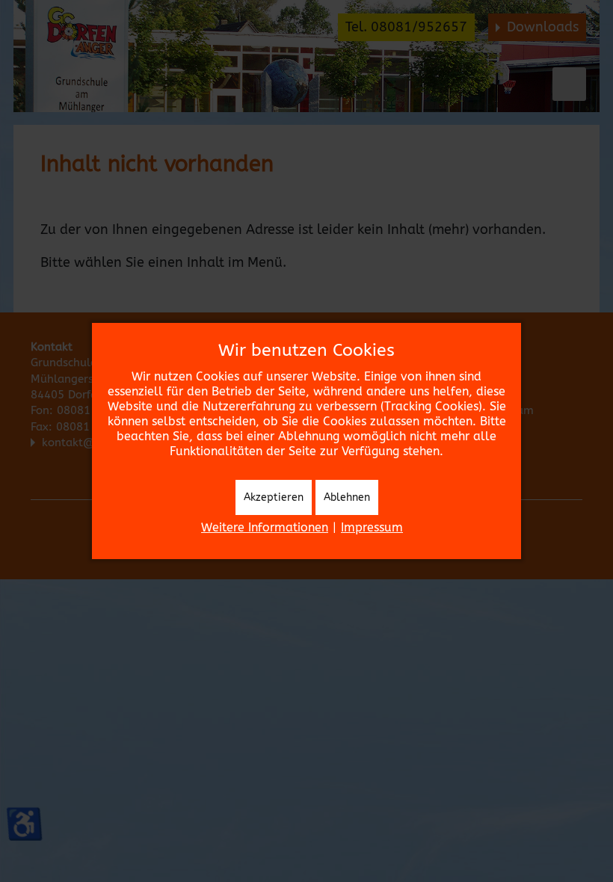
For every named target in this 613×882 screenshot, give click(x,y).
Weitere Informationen (264, 527)
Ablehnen (347, 497)
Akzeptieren (274, 497)
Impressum (372, 527)
